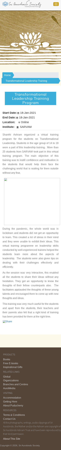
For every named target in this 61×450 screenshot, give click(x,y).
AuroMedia (9, 388)
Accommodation (12, 397)
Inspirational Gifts (12, 367)
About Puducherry (13, 405)
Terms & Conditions (14, 415)
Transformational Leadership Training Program (26, 82)
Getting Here (10, 401)
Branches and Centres (15, 384)
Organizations (11, 380)
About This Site (11, 438)
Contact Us (9, 419)
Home (7, 75)
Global (6, 376)
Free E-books (10, 363)
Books (6, 359)
